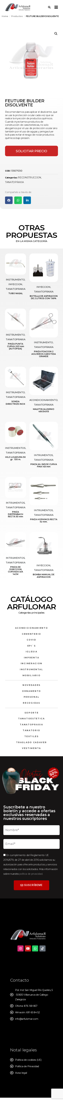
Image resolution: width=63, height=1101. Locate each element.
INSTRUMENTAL (31, 669)
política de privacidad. (31, 873)
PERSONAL (31, 697)
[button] (56, 34)
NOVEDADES (31, 685)
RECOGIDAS (31, 703)
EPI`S (31, 646)
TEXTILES (31, 736)
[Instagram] (20, 948)
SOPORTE (32, 712)
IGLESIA (31, 651)
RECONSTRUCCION (29, 177)
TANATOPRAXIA (14, 182)
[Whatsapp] (35, 948)
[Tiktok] (42, 948)
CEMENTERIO (31, 634)
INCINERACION (31, 663)
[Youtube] (28, 948)
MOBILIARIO (32, 675)
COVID (31, 640)
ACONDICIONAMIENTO (31, 628)
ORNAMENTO (31, 691)
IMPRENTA (31, 657)
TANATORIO (31, 730)
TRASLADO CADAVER (31, 742)
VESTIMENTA (31, 748)
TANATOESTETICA (31, 718)
